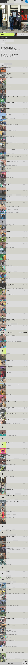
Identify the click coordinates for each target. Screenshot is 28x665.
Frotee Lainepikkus (9, 4)
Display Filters (8, 63)
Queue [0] (26, 661)
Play (3, 34)
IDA (3, 2)
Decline (20, 332)
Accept (25, 332)
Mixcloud (4, 40)
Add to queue (25, 71)
